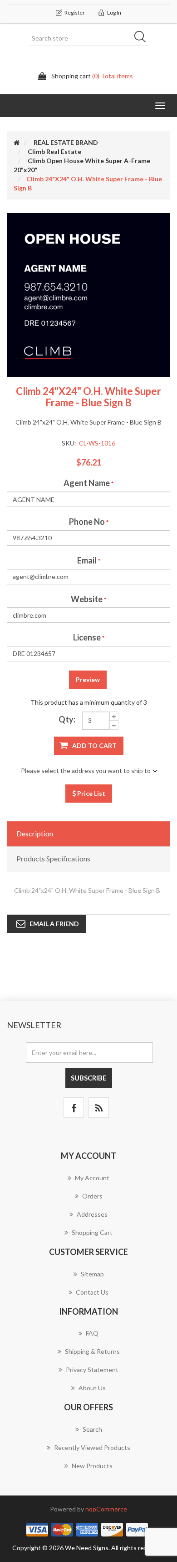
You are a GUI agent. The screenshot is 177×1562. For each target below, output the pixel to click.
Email (87, 560)
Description (34, 833)
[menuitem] (88, 1182)
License (87, 637)
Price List (90, 793)
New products (92, 1466)
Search (143, 38)
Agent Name (87, 483)
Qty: (67, 719)
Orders (92, 1196)
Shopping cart (92, 1232)
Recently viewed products (92, 1447)
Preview (88, 679)
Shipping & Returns (92, 1351)
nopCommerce (106, 1509)
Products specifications (53, 858)
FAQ (92, 1333)
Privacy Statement (92, 1369)
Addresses (92, 1214)
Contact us (92, 1292)
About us (92, 1388)
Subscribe (89, 1078)
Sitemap (92, 1274)
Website (87, 599)
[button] (160, 105)
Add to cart (94, 745)
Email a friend (54, 923)
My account (92, 1178)
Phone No (87, 522)
